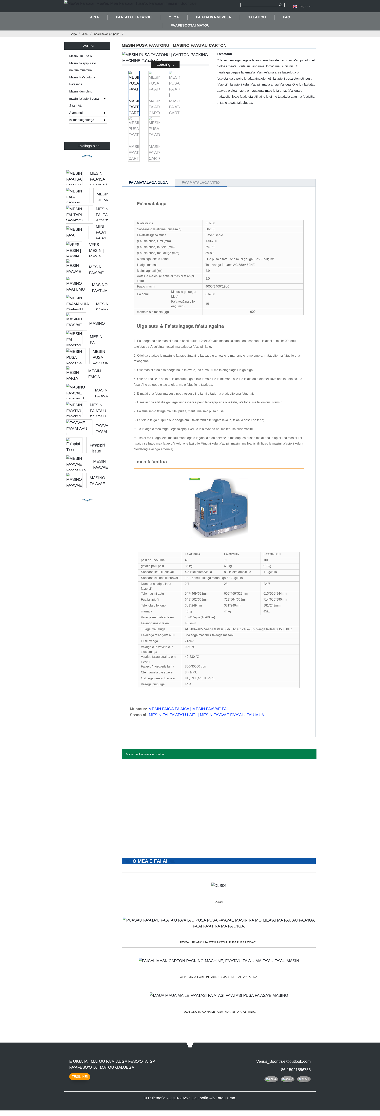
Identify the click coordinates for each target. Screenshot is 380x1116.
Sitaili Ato (76, 105)
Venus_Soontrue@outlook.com (283, 1061)
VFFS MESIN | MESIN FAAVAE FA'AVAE (96, 256)
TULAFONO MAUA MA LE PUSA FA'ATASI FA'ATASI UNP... (219, 1011)
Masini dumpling (80, 91)
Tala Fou (257, 17)
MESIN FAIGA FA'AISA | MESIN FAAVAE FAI (188, 709)
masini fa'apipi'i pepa (106, 33)
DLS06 (219, 901)
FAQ (286, 17)
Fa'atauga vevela (213, 17)
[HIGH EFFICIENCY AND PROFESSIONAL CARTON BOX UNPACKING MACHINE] (219, 995)
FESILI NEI (80, 1076)
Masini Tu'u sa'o (80, 56)
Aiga (94, 17)
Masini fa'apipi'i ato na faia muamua (82, 67)
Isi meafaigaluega (81, 120)
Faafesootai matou (190, 25)
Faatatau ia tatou (134, 17)
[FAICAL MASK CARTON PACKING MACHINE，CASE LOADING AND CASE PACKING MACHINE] (219, 960)
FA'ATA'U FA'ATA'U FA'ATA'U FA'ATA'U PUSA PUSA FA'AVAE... (219, 942)
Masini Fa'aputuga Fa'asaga (82, 81)
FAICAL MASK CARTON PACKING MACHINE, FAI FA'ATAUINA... (219, 977)
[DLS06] (219, 885)
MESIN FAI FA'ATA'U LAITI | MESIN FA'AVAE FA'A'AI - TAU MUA (206, 715)
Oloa (174, 17)
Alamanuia (77, 112)
